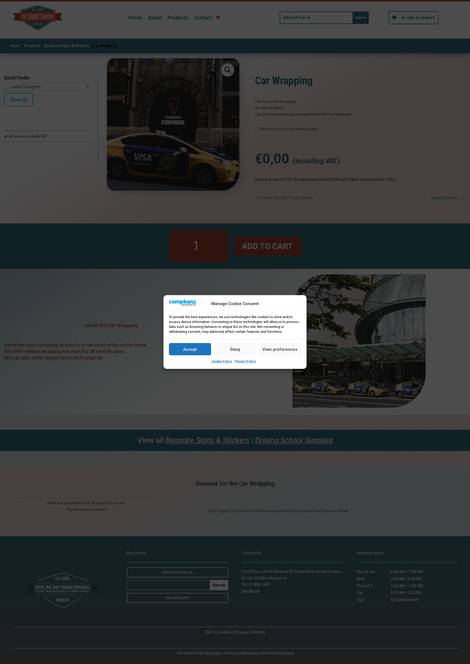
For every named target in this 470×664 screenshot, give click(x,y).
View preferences (279, 349)
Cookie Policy (222, 361)
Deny (235, 349)
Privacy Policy (245, 361)
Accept (190, 349)
